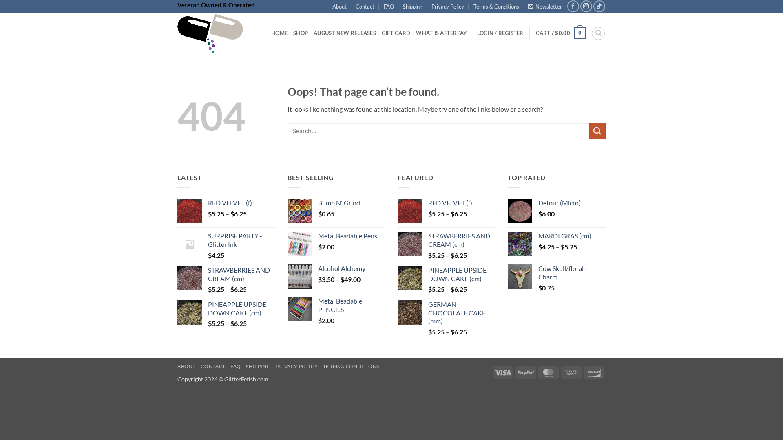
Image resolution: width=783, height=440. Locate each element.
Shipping (412, 6)
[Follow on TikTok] (599, 6)
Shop (300, 33)
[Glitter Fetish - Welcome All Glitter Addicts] (218, 33)
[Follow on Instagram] (586, 6)
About (339, 6)
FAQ (389, 6)
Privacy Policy (447, 6)
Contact (365, 6)
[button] (545, 6)
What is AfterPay (441, 33)
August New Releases (345, 33)
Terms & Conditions (496, 6)
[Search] (598, 33)
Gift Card (396, 33)
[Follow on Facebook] (573, 6)
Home (279, 33)
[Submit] (597, 131)
